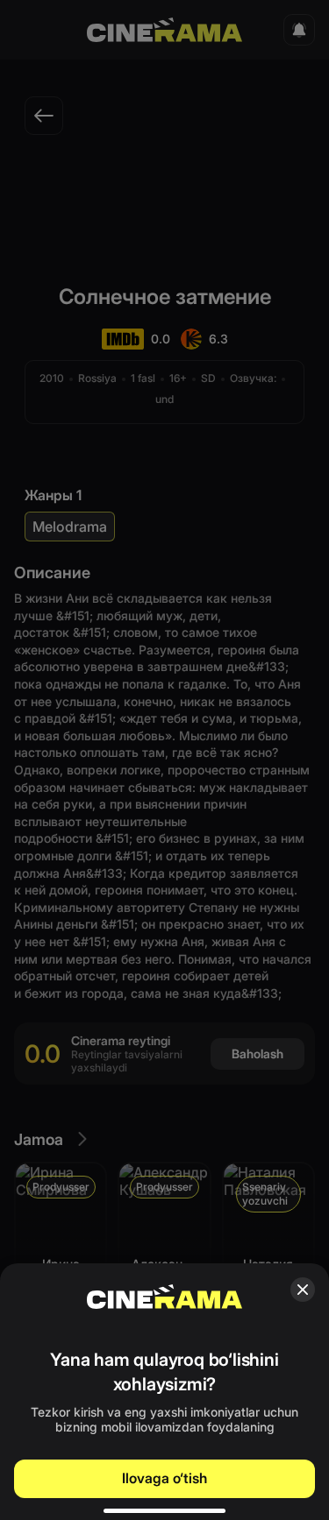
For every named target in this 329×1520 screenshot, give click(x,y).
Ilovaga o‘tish (164, 1478)
